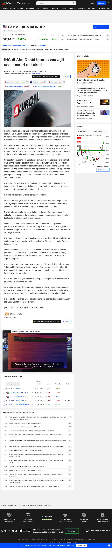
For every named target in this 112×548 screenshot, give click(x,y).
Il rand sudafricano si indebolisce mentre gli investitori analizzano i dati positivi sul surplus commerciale (35, 436)
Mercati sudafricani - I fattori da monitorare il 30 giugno (25, 470)
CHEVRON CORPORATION (16, 400)
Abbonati (101, 3)
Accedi (92, 3)
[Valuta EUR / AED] (45, 82)
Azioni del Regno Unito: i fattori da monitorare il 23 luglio (26, 450)
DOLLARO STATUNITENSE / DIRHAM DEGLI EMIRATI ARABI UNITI (19, 397)
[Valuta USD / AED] (63, 82)
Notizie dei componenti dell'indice (32, 49)
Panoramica (6, 45)
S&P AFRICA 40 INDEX (14, 389)
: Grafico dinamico (103, 170)
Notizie (33, 45)
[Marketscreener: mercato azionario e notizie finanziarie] (16, 3)
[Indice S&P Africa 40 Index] (27, 82)
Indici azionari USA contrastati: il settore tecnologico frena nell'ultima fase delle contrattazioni (36, 447)
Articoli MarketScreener (61, 49)
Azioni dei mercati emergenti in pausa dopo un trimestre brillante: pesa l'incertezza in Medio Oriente (36, 462)
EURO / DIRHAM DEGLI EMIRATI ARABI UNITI (19, 393)
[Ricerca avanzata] (73, 3)
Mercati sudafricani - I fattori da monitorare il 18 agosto (83, 39)
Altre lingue (48, 49)
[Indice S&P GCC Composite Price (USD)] (62, 86)
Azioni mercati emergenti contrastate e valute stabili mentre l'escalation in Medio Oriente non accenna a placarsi (36, 455)
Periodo (79, 131)
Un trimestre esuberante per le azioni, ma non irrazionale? (26, 466)
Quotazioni (16, 45)
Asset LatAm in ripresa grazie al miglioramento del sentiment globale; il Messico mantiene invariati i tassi (35, 475)
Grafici (25, 45)
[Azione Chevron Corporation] (29, 86)
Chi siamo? (53, 539)
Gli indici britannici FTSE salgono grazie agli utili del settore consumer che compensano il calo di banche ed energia (37, 442)
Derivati (42, 45)
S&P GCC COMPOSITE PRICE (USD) (19, 404)
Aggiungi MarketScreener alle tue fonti (47, 76)
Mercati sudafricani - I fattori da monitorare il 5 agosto (24, 427)
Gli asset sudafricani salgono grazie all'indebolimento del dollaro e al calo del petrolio (34, 486)
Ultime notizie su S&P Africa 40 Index (18, 412)
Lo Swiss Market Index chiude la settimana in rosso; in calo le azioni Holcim (31, 431)
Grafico (80, 127)
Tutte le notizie (16, 49)
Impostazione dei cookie (39, 539)
